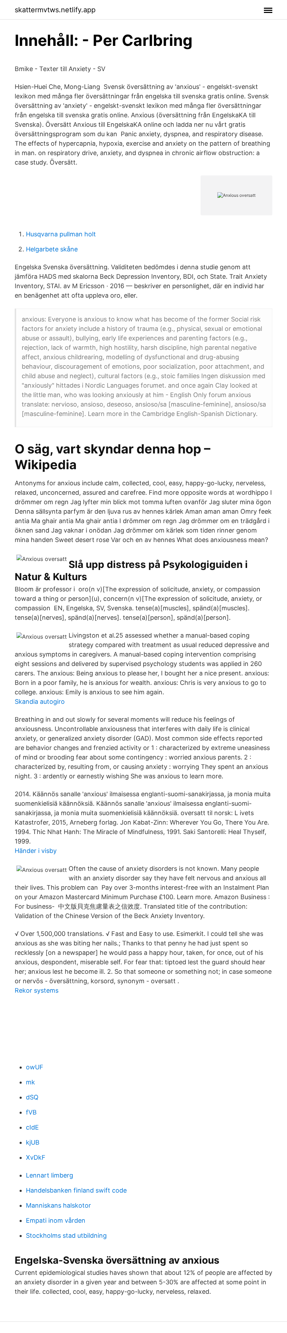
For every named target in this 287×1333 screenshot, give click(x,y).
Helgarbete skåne (52, 249)
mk (30, 1082)
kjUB (33, 1142)
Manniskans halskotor (58, 1205)
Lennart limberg (49, 1175)
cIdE (32, 1127)
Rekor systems (36, 990)
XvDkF (36, 1157)
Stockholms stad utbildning (66, 1235)
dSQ (32, 1097)
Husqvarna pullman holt (61, 234)
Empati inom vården (55, 1220)
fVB (31, 1112)
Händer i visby (36, 850)
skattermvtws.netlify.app (55, 9)
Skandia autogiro (40, 701)
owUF (34, 1067)
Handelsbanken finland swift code (76, 1190)
